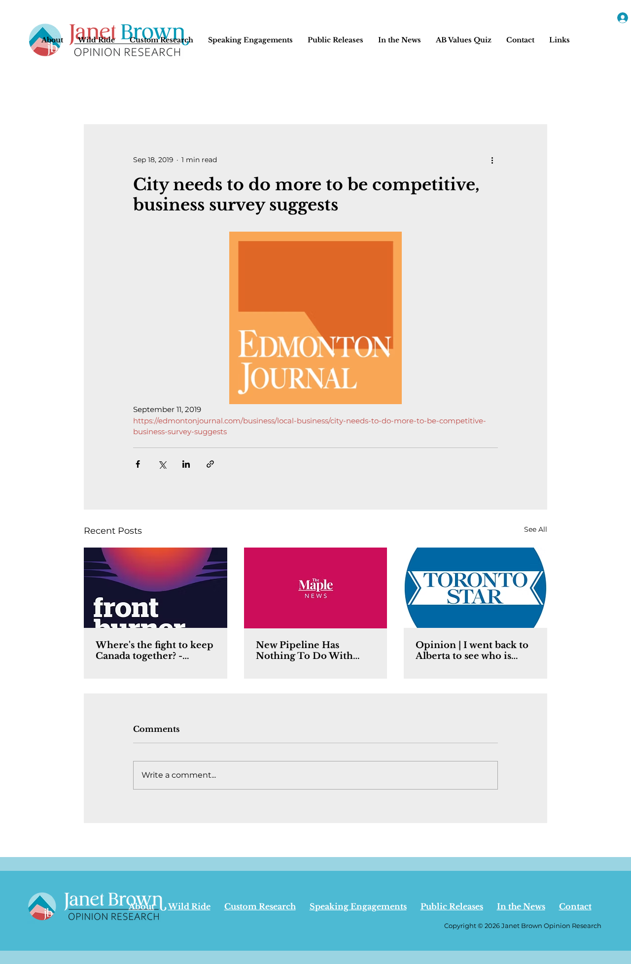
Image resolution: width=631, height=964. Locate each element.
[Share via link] (210, 464)
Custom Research (260, 906)
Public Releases (452, 906)
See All (535, 529)
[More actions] (492, 160)
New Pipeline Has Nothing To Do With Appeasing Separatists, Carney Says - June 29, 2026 (308, 650)
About (141, 906)
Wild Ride (189, 906)
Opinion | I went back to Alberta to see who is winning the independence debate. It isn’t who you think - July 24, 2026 (474, 650)
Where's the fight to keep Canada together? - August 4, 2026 (154, 650)
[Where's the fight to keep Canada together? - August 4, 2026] (155, 588)
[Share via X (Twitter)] (162, 464)
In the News (521, 906)
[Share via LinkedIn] (186, 464)
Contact (575, 906)
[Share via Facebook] (137, 464)
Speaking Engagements (358, 906)
